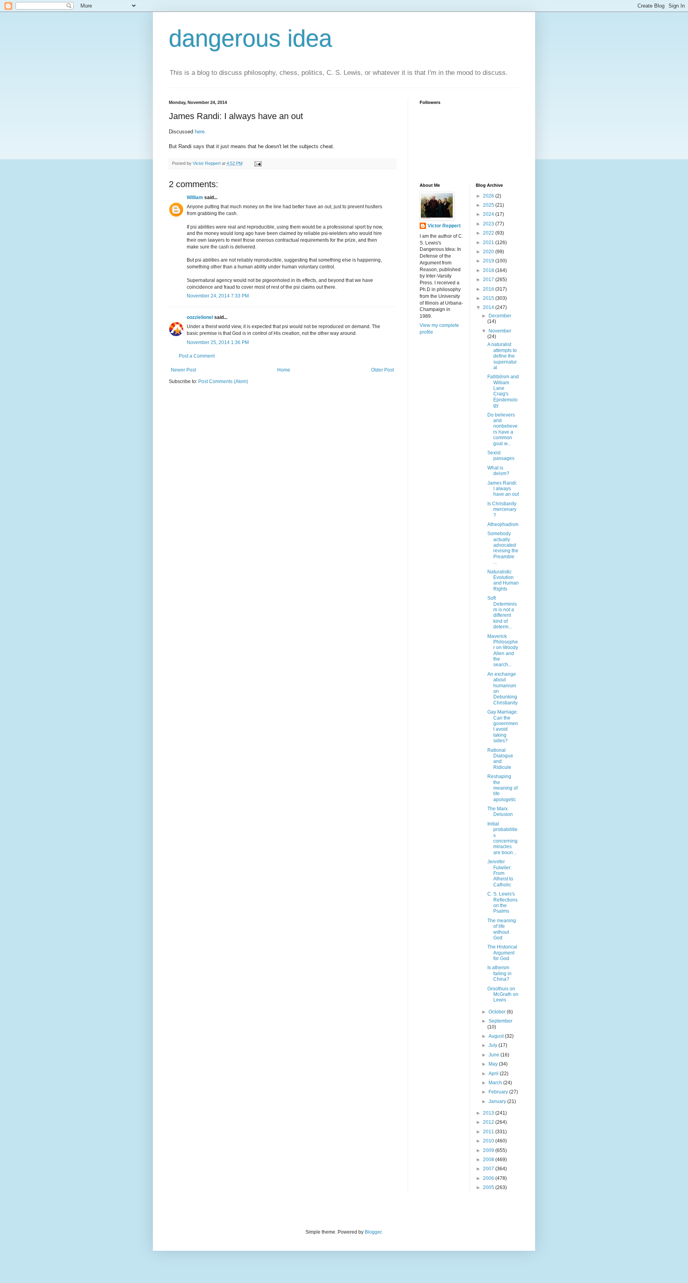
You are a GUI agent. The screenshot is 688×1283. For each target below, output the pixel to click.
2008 (489, 1159)
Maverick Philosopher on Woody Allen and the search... (502, 651)
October (498, 1012)
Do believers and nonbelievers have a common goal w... (502, 429)
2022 (489, 233)
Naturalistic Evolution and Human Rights (503, 580)
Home (283, 370)
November (500, 331)
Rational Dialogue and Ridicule (500, 758)
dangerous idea (250, 38)
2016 (489, 289)
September (500, 1021)
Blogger (373, 1232)
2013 (489, 1113)
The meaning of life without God (501, 929)
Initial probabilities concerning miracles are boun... (502, 838)
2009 (489, 1150)
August (497, 1036)
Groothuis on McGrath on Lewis (502, 994)
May (494, 1064)
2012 (489, 1122)
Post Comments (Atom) (223, 381)
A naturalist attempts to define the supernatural (502, 356)
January (498, 1101)
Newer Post (183, 370)
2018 (489, 270)
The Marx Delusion (500, 811)
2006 (489, 1178)
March (496, 1082)
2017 (489, 279)
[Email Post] (257, 163)
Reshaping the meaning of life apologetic (502, 788)
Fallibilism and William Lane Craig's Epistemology (503, 391)
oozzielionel (200, 317)
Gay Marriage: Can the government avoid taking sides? (502, 726)
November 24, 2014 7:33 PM (218, 296)
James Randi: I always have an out (503, 488)
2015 (489, 298)
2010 (489, 1141)
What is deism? (498, 470)
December (500, 316)
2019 (489, 261)
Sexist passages (500, 455)
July (493, 1045)
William (195, 197)
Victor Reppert (444, 226)
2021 (489, 242)
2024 (489, 214)
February (499, 1092)
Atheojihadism (502, 524)
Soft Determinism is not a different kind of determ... (502, 612)
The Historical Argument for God (502, 952)
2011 (489, 1131)
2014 (489, 307)
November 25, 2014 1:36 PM (218, 342)
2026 (489, 196)
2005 (489, 1187)
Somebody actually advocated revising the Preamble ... (502, 548)
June (494, 1055)
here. (201, 132)
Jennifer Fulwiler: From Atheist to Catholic (500, 873)
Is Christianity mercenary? (501, 509)
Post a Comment (197, 356)
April (494, 1073)
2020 (489, 251)
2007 (489, 1169)
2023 (489, 224)
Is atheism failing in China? (499, 973)
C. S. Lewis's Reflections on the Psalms (502, 902)
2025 (489, 205)
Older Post (382, 370)
